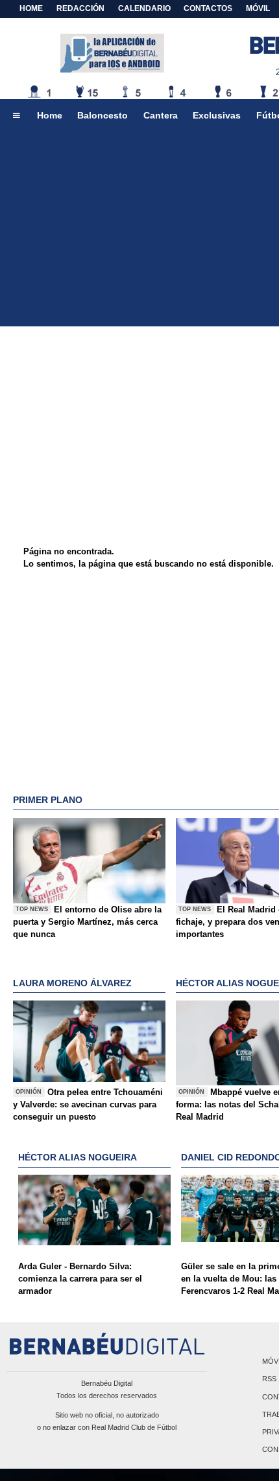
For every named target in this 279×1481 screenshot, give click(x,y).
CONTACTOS (208, 8)
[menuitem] (16, 116)
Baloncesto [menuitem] (102, 115)
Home (31, 8)
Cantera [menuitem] (160, 115)
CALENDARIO (144, 8)
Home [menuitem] (49, 115)
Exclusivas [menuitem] (217, 115)
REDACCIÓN (80, 8)
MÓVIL (258, 8)
